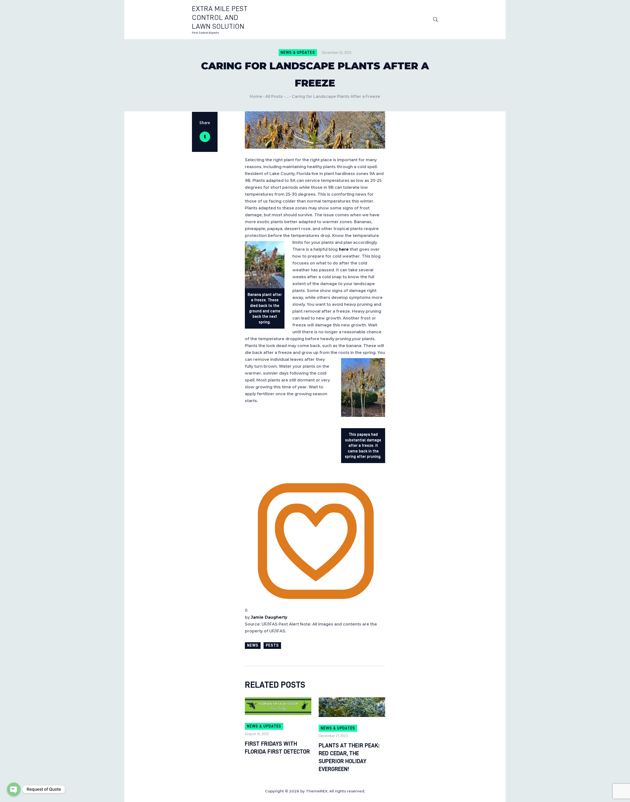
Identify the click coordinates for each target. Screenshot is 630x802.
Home (256, 96)
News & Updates (298, 53)
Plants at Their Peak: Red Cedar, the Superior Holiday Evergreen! (349, 757)
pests (272, 645)
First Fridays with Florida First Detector (277, 748)
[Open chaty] (13, 789)
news (252, 645)
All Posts (274, 96)
